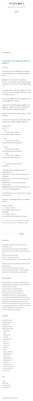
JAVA (4, 337)
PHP (4, 349)
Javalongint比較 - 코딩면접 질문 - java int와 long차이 (15, 284)
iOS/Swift (5, 335)
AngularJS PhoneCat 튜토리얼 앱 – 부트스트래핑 (14, 272)
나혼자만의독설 (6, 320)
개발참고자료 (6, 358)
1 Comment (5, 67)
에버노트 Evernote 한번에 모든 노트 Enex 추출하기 (15, 249)
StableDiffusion (7, 353)
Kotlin (4, 341)
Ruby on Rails (6, 351)
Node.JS (5, 343)
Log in (3, 381)
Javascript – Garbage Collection (10, 255)
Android (5, 330)
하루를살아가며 (6, 326)
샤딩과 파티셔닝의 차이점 (16, 293)
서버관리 (13, 222)
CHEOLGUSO (5, 295)
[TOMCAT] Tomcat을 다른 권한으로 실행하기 (16, 62)
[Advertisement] (16, 30)
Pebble (5, 347)
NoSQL (5, 345)
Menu (16, 11)
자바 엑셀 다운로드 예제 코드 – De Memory (13, 305)
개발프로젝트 (6, 360)
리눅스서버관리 (19, 220)
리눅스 (8, 222)
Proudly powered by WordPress (9, 398)
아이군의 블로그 (16, 3)
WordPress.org (6, 387)
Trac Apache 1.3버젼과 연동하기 (21, 282)
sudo (5, 222)
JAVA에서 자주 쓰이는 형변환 (9, 286)
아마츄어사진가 (6, 322)
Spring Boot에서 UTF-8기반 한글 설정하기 (19, 303)
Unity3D (5, 356)
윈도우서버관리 (7, 368)
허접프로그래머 (6, 328)
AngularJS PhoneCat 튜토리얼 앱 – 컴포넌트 (13, 267)
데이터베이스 (6, 364)
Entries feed (5, 383)
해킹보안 (5, 370)
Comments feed (6, 385)
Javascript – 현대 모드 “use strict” (10, 257)
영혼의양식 (5, 324)
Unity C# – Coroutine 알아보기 (14, 288)
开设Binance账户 (6, 282)
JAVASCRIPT (6, 339)
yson (3, 288)
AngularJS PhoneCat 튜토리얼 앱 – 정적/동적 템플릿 (15, 270)
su (2, 222)
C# (4, 332)
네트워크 (5, 362)
